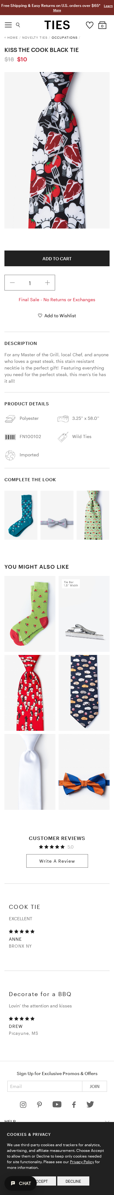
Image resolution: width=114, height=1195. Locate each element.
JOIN (94, 1086)
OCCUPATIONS (65, 37)
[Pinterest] (40, 1106)
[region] (56, 150)
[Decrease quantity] (12, 282)
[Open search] (18, 23)
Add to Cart (57, 258)
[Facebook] (74, 1106)
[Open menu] (8, 23)
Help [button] (10, 1121)
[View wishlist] (90, 23)
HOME (12, 37)
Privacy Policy (82, 1161)
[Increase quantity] (47, 282)
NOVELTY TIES (35, 37)
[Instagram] (24, 1106)
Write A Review (57, 861)
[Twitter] (90, 1106)
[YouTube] (58, 1106)
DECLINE (73, 1181)
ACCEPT (40, 1181)
